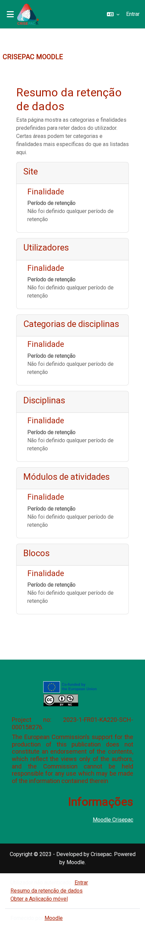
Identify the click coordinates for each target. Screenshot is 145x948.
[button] (113, 14)
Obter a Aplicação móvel (39, 899)
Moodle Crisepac (113, 819)
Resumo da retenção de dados (46, 890)
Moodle (54, 918)
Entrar (133, 14)
